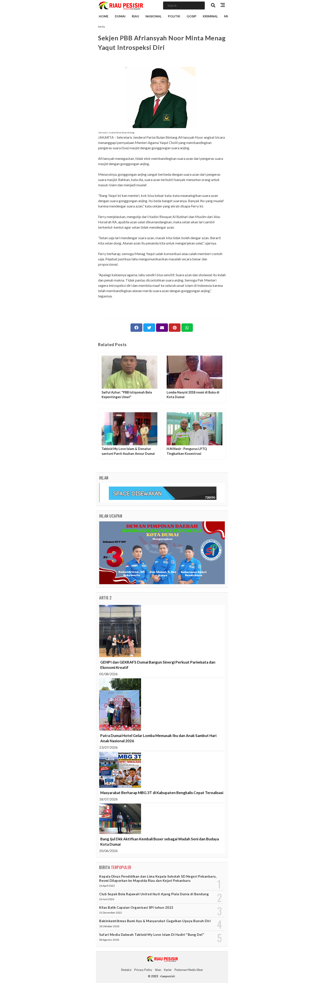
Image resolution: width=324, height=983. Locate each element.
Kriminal (210, 16)
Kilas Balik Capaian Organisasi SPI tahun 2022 (136, 907)
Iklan (158, 970)
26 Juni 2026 (106, 899)
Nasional (153, 16)
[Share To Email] (162, 327)
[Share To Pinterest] (175, 327)
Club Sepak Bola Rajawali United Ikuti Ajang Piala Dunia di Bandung (154, 894)
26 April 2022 (107, 885)
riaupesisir (167, 976)
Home (103, 16)
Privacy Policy (143, 970)
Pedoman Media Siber (189, 970)
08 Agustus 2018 (109, 939)
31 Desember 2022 (110, 912)
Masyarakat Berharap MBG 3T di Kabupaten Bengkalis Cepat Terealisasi (161, 792)
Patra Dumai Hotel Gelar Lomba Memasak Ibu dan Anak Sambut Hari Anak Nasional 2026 (158, 738)
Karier (168, 970)
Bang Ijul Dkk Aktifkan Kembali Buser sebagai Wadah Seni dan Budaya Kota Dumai (159, 842)
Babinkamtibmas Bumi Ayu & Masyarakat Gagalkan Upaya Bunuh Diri (155, 921)
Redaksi (126, 970)
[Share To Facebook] (136, 327)
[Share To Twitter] (149, 327)
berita (101, 26)
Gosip (191, 16)
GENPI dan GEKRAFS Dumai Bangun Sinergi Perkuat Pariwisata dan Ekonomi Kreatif (157, 665)
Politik (174, 16)
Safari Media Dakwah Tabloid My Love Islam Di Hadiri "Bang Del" (151, 934)
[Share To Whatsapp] (187, 327)
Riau (135, 16)
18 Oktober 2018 (109, 926)
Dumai (120, 16)
